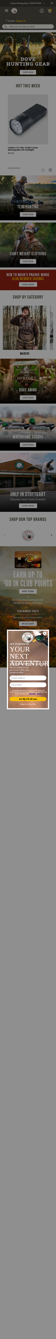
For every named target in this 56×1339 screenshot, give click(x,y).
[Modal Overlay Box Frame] (28, 669)
